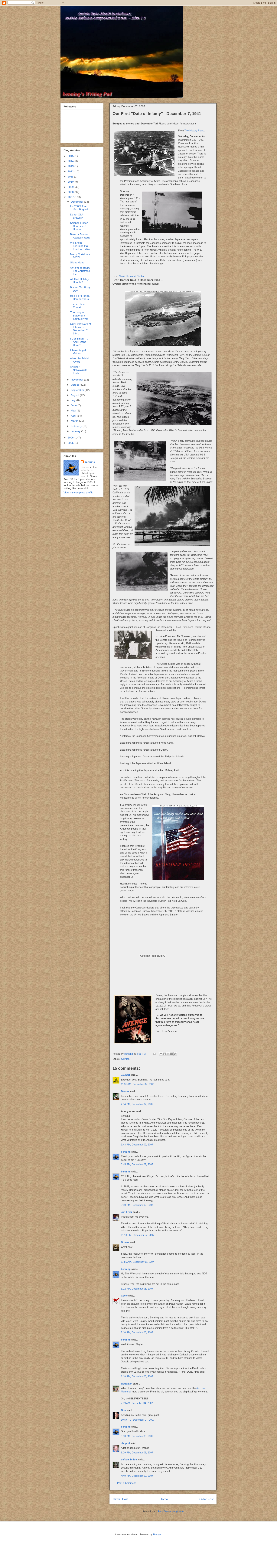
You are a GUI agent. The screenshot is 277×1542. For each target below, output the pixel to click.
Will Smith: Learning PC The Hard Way (80, 246)
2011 (71, 176)
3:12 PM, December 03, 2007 (137, 1288)
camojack (126, 1383)
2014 (71, 161)
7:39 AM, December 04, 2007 (137, 1403)
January (76, 431)
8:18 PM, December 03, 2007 (137, 1376)
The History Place (194, 130)
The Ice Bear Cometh (78, 306)
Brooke (125, 1242)
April (74, 415)
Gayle (124, 1295)
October (76, 384)
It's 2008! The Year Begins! (79, 208)
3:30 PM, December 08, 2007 (137, 1436)
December (77, 201)
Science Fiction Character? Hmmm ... (79, 226)
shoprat (125, 1443)
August (75, 395)
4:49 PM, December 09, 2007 (137, 1475)
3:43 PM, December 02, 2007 (137, 1144)
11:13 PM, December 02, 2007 (137, 1235)
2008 (71, 192)
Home (164, 1499)
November (77, 379)
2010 (71, 181)
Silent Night (77, 262)
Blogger (157, 1534)
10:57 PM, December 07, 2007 (137, 1419)
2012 (71, 171)
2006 (71, 437)
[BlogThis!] (164, 1054)
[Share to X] (168, 1054)
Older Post (206, 1499)
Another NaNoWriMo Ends (78, 370)
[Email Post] (154, 1053)
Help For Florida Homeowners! (80, 297)
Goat (123, 1410)
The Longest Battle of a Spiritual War (79, 315)
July (73, 400)
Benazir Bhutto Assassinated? (80, 236)
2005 (71, 442)
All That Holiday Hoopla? (79, 281)
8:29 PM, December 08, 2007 (137, 1452)
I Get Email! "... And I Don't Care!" (79, 342)
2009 (71, 186)
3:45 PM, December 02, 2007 (137, 1164)
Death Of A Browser (76, 216)
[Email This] (161, 1054)
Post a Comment (126, 1483)
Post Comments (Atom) (171, 1511)
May (74, 410)
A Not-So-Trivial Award (79, 360)
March (75, 420)
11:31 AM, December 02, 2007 (137, 1084)
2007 (71, 197)
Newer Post (120, 1499)
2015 (71, 155)
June (74, 405)
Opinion (125, 1058)
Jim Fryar (126, 1212)
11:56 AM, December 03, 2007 (137, 1261)
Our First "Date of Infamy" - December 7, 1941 (80, 328)
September (78, 389)
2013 (71, 166)
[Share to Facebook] (172, 1054)
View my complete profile (78, 492)
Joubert (125, 1075)
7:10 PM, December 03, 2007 (137, 1332)
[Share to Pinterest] (175, 1054)
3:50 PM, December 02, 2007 (137, 1205)
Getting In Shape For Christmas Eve (80, 271)
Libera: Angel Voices (78, 352)
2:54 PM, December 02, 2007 (137, 1104)
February (77, 426)
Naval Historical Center (131, 276)
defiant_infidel (129, 1459)
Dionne (125, 1091)
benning (126, 1151)
